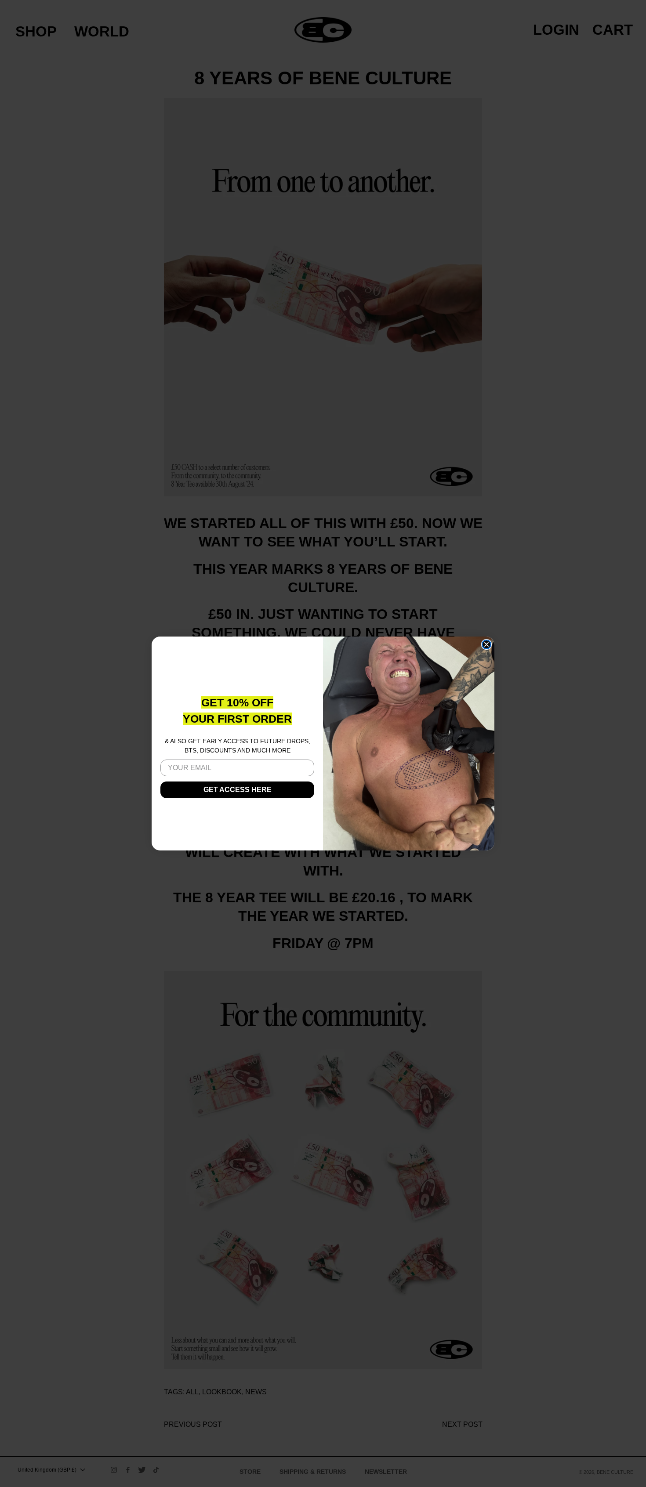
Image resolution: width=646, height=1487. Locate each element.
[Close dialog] (486, 644)
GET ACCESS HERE (237, 789)
